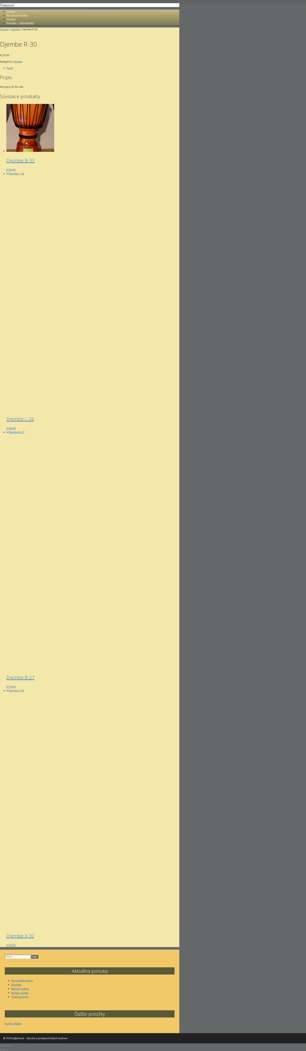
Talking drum (20, 997)
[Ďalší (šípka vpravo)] (4, 1050)
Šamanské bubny (22, 980)
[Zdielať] (7, 1046)
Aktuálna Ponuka (16, 15)
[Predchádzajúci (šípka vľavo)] (1, 1050)
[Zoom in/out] (1, 1046)
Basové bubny (20, 988)
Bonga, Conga (20, 993)
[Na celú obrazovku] (4, 1046)
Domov (10, 11)
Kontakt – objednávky (20, 23)
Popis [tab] (9, 68)
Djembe (15, 29)
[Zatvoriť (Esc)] (11, 1046)
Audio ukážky (13, 1023)
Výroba (10, 19)
